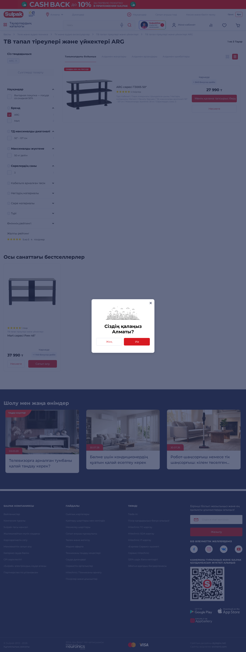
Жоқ (109, 341)
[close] (150, 303)
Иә (137, 341)
